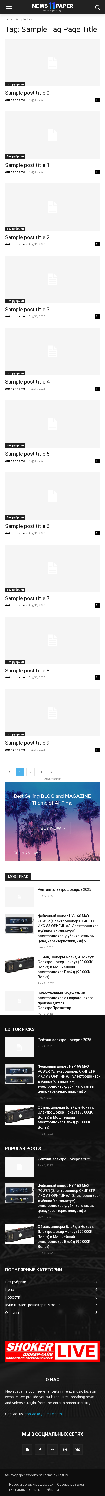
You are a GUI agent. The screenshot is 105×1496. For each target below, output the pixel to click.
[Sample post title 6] (52, 496)
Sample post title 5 (27, 454)
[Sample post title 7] (52, 568)
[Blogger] (27, 1449)
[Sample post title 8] (52, 640)
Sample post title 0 (27, 93)
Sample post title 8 (27, 670)
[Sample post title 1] (52, 135)
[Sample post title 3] (52, 279)
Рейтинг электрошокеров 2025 (64, 889)
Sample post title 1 (27, 165)
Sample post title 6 (27, 526)
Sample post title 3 (27, 309)
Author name (15, 100)
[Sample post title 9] (52, 712)
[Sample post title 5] (52, 424)
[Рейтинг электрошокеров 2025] (19, 897)
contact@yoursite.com (43, 1413)
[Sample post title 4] (52, 351)
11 (97, 100)
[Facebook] (40, 1449)
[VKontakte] (78, 1449)
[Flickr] (52, 1449)
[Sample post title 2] (52, 207)
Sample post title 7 (27, 598)
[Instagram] (65, 1449)
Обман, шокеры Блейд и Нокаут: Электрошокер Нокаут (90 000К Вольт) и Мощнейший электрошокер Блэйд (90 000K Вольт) (66, 967)
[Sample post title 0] (52, 62)
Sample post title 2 (27, 237)
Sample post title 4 (27, 382)
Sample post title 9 (27, 743)
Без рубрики (15, 84)
